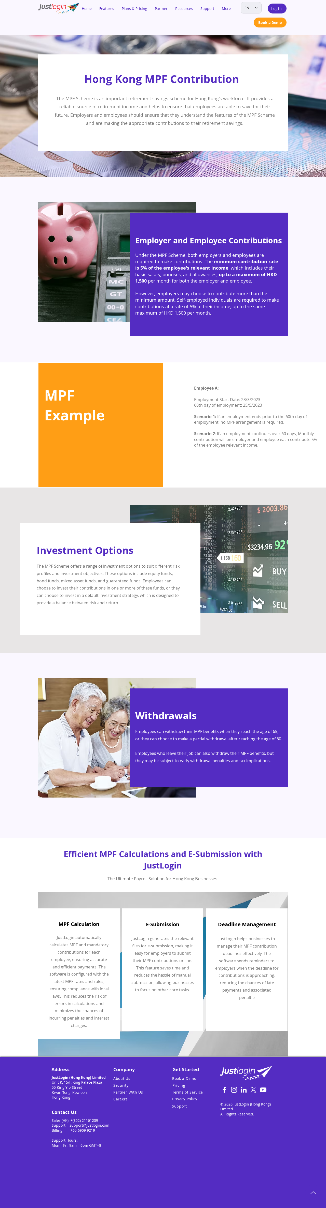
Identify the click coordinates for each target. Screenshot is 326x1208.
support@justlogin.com (89, 1125)
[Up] (313, 1192)
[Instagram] (234, 1090)
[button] (107, 8)
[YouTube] (263, 1090)
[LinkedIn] (244, 1090)
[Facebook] (224, 1090)
